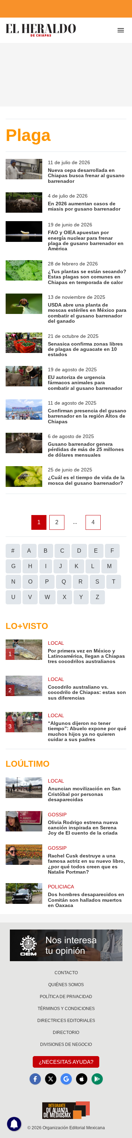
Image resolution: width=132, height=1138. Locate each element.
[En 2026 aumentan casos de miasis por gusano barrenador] (24, 202)
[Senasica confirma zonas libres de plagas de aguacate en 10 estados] (24, 345)
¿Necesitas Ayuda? (66, 1062)
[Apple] (81, 1079)
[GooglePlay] (97, 1079)
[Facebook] (35, 1079)
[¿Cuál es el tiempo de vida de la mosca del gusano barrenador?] (24, 476)
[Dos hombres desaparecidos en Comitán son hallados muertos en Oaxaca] (24, 895)
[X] (50, 1079)
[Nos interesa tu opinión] (66, 945)
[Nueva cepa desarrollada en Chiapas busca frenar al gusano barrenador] (24, 171)
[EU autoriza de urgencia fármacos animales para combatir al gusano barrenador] (24, 378)
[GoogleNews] (66, 1079)
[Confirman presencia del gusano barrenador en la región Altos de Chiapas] (24, 411)
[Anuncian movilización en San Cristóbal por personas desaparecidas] (24, 789)
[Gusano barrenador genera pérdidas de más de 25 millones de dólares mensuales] (24, 445)
